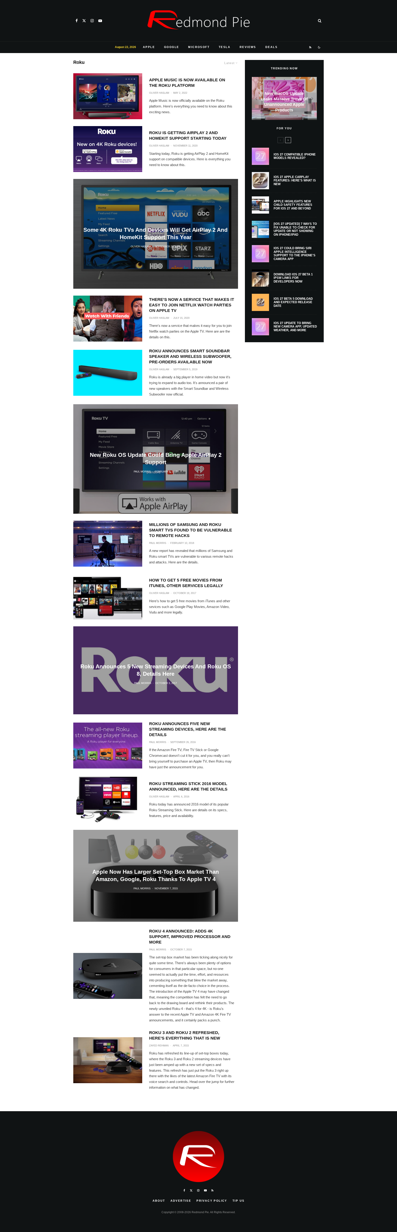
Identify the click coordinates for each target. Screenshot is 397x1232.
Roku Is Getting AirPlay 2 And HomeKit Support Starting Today (188, 135)
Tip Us (238, 1200)
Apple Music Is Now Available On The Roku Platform (187, 83)
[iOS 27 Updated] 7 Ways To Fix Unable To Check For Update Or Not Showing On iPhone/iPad (295, 229)
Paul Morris (157, 543)
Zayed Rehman (159, 1045)
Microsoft (199, 47)
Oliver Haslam (159, 92)
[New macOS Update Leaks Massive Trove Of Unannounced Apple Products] (284, 98)
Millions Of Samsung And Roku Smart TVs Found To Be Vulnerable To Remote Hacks (190, 530)
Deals (271, 47)
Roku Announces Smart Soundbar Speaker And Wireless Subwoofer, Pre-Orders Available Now (190, 356)
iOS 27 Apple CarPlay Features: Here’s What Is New (295, 180)
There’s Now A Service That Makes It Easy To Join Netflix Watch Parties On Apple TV (191, 305)
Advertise (180, 1200)
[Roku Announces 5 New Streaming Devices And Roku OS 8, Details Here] (155, 670)
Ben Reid (144, 1110)
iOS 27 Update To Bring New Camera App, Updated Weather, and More (295, 326)
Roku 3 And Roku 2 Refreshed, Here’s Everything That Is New (184, 1035)
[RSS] (310, 47)
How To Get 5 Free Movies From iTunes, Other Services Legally (186, 583)
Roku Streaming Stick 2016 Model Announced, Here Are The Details (188, 786)
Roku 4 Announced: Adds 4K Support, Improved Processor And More (189, 936)
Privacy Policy (211, 1200)
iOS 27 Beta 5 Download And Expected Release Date (293, 302)
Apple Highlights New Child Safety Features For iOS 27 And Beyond (293, 205)
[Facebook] (76, 21)
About (159, 1200)
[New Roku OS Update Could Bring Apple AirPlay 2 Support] (155, 459)
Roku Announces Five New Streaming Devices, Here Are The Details (187, 729)
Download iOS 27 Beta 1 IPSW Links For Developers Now (293, 278)
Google (171, 47)
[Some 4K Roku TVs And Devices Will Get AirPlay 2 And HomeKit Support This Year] (155, 233)
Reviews (248, 47)
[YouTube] (100, 21)
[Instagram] (92, 21)
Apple (149, 47)
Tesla (224, 47)
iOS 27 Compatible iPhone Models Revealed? (295, 156)
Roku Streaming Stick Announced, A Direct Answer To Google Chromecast (156, 1097)
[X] (84, 21)
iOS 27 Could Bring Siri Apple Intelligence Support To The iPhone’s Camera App (294, 253)
